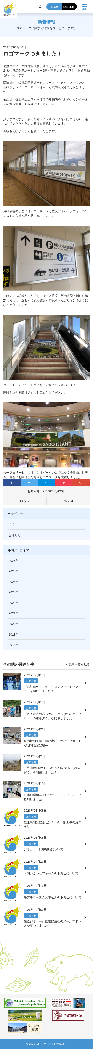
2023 (12, 592)
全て (12, 524)
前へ (27, 501)
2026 (12, 560)
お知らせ (33, 491)
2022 (12, 603)
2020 (12, 624)
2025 (12, 571)
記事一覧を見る (79, 664)
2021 (12, 613)
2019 (12, 634)
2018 (12, 645)
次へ (66, 501)
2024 (12, 582)
